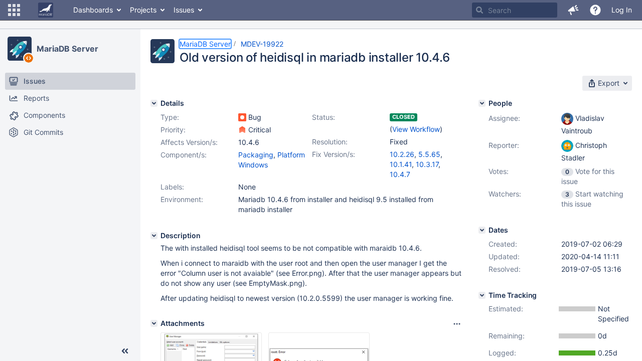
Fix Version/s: (333, 154)
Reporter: (504, 145)
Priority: (173, 129)
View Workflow (416, 129)
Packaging (255, 154)
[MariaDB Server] (20, 49)
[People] (482, 103)
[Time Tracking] (482, 295)
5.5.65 (429, 154)
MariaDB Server (67, 49)
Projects (143, 10)
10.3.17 (427, 164)
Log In (621, 10)
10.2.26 (402, 154)
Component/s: (183, 154)
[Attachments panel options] (456, 324)
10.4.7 (400, 174)
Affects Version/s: (189, 142)
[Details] (153, 103)
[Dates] (482, 230)
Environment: (181, 199)
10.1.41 (401, 164)
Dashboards (93, 10)
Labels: (172, 187)
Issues (184, 10)
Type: (169, 117)
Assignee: (504, 118)
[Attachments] (153, 323)
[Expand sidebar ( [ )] (124, 350)
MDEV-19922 (262, 44)
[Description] (153, 235)
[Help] (595, 10)
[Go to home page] (45, 10)
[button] (14, 10)
